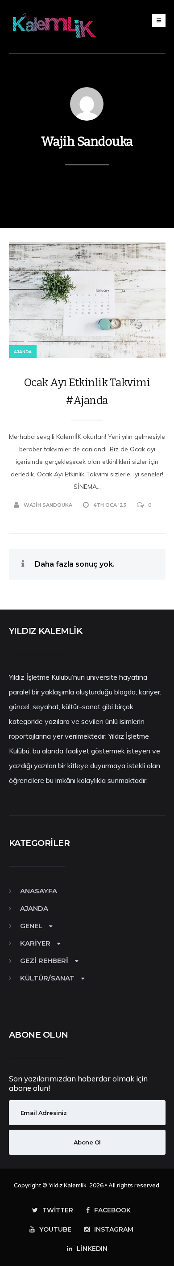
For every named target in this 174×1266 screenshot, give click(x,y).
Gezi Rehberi (44, 960)
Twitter (57, 1210)
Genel (31, 925)
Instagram (113, 1229)
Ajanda (23, 351)
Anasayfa (38, 891)
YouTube (55, 1229)
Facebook (112, 1210)
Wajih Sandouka (87, 141)
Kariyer (35, 943)
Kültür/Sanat (47, 978)
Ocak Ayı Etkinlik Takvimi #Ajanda (87, 391)
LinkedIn (92, 1249)
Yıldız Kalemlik (68, 1185)
